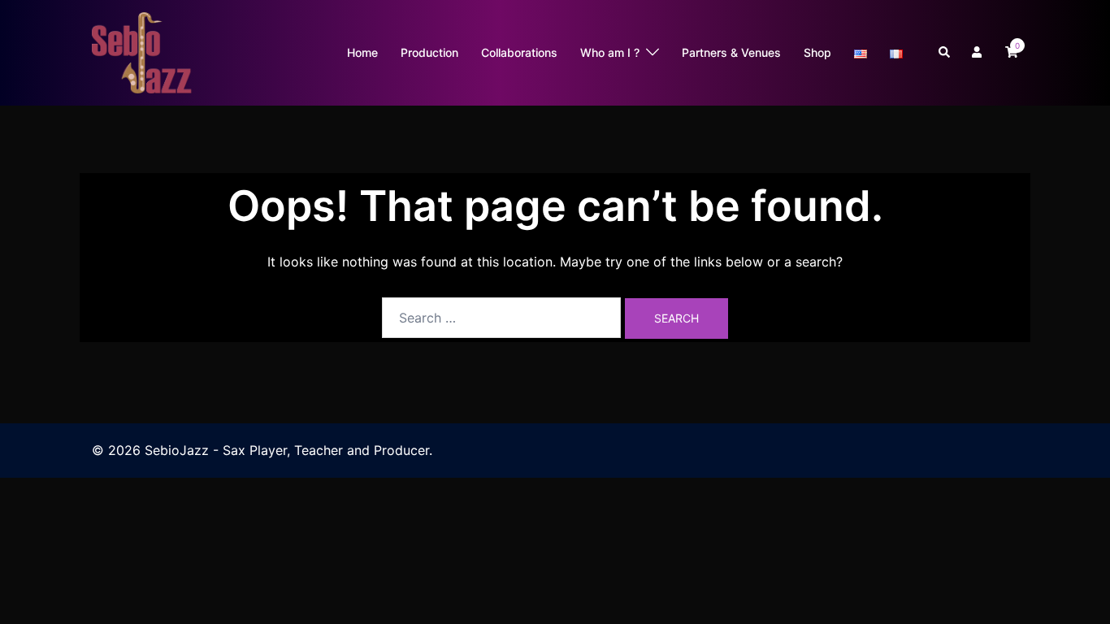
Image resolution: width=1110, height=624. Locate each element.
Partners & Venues (731, 52)
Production (429, 52)
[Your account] (978, 52)
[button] (945, 52)
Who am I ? (610, 52)
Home (362, 52)
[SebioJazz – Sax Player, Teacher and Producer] (142, 51)
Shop (817, 52)
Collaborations (519, 52)
